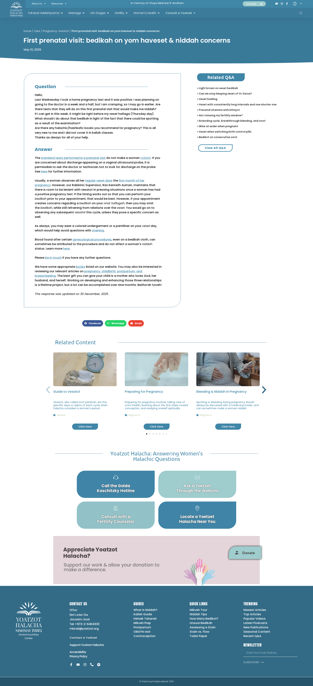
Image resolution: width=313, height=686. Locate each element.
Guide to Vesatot (66, 391)
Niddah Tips (198, 614)
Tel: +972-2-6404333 (84, 624)
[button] (92, 323)
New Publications (255, 627)
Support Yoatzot (81, 645)
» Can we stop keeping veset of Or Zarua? (224, 93)
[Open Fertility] (126, 13)
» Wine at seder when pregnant (217, 126)
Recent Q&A (252, 636)
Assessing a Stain (203, 627)
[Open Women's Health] (158, 13)
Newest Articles (254, 610)
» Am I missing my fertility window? (220, 115)
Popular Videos (254, 619)
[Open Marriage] (83, 13)
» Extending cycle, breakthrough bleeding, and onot (231, 121)
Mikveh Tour (198, 610)
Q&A (37, 31)
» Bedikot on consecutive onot (217, 137)
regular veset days (98, 180)
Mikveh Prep (142, 623)
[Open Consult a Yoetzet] (194, 13)
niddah (145, 158)
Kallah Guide (142, 614)
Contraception (144, 636)
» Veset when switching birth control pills (224, 131)
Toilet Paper (198, 636)
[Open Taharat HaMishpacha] (61, 13)
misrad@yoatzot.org (84, 629)
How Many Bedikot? (204, 619)
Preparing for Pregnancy (144, 391)
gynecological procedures (92, 239)
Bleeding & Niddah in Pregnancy (221, 391)
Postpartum (142, 627)
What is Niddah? (145, 610)
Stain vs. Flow (200, 632)
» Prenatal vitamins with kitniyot (218, 110)
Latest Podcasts (255, 623)
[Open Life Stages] (108, 13)
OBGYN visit (142, 632)
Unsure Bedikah (201, 623)
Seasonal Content (256, 632)
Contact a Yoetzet (83, 638)
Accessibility (78, 652)
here (44, 171)
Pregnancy (50, 31)
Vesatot (63, 31)
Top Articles (252, 614)
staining (98, 230)
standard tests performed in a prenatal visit (73, 158)
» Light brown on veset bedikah (217, 88)
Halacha (98, 645)
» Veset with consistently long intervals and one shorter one (237, 104)
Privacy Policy (78, 656)
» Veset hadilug (207, 99)
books (80, 267)
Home (27, 31)
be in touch (53, 258)
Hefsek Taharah (145, 619)
